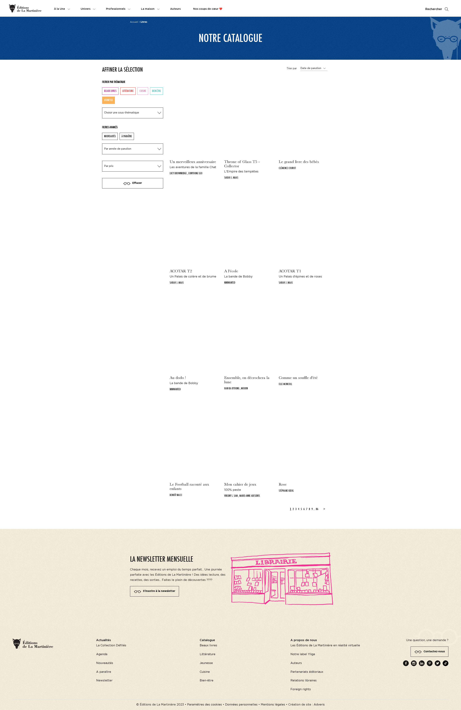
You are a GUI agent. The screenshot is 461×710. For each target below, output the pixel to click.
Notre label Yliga (302, 654)
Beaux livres (110, 91)
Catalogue (207, 640)
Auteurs (296, 663)
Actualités (103, 640)
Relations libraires (303, 680)
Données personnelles (241, 704)
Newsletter (104, 680)
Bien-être (156, 91)
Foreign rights (300, 689)
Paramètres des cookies (204, 704)
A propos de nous (303, 640)
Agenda (101, 654)
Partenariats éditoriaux (306, 671)
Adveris (319, 704)
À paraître (127, 136)
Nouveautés (110, 136)
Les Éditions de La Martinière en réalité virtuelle (325, 645)
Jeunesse (206, 663)
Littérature (128, 91)
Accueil (134, 22)
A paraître (103, 671)
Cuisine (142, 91)
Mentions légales (273, 704)
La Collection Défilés (111, 645)
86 (317, 509)
